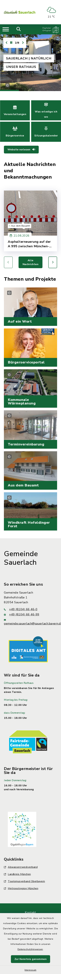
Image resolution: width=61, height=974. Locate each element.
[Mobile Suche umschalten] (18, 29)
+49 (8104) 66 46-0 (23, 609)
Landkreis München (19, 874)
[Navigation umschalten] (5, 29)
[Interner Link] (28, 649)
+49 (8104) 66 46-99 (24, 614)
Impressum (30, 970)
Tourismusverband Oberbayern (26, 881)
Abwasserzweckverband (23, 867)
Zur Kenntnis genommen (30, 959)
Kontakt (30, 912)
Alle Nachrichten (31, 262)
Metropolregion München (23, 888)
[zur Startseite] (19, 12)
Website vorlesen (19, 149)
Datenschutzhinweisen (30, 949)
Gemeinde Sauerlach (21, 558)
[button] (52, 262)
